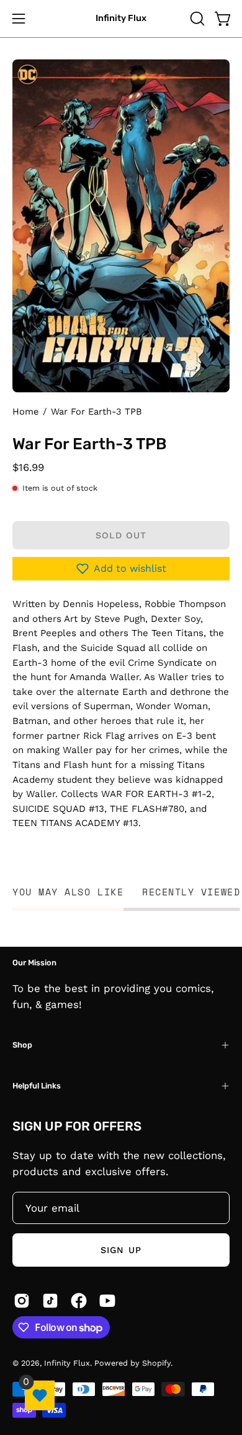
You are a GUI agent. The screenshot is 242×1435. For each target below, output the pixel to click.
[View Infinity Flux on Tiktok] (50, 1300)
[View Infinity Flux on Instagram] (21, 1300)
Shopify (156, 1363)
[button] (196, 18)
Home (25, 411)
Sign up (121, 1250)
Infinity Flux (121, 18)
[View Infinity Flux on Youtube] (107, 1300)
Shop (22, 1044)
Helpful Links (36, 1085)
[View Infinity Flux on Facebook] (78, 1300)
